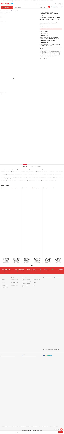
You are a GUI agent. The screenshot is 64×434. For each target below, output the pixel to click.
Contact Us (34, 282)
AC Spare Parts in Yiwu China (26, 277)
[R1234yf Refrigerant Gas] (2, 127)
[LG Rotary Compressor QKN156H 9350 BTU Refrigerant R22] (58, 223)
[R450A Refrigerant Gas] (2, 18)
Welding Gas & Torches (4, 285)
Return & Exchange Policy (36, 279)
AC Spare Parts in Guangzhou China (26, 280)
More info (56, 432)
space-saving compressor (48, 56)
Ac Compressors (3, 277)
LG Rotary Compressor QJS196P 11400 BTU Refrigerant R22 (26, 259)
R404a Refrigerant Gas (14, 280)
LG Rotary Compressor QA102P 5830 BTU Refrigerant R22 (6, 259)
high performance (50, 53)
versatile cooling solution (56, 56)
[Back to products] (41, 15)
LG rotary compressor (47, 54)
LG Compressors (52, 12)
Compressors (46, 12)
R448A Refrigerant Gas (6, 22)
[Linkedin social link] (59, 4)
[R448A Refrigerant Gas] (2, 56)
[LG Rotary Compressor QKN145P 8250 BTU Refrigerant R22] (37, 223)
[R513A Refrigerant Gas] (2, 13)
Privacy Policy (35, 277)
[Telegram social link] (62, 4)
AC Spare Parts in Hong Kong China (26, 286)
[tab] (25, 165)
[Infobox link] (54, 7)
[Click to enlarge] (13, 79)
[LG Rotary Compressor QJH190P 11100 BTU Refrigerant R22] (16, 223)
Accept (60, 432)
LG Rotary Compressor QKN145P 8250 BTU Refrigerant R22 (37, 259)
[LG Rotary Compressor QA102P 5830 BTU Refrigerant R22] (6, 223)
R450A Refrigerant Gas (6, 17)
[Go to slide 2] (32, 265)
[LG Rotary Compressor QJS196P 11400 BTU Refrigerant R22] (26, 223)
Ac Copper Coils (3, 282)
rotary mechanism (42, 56)
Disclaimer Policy (35, 280)
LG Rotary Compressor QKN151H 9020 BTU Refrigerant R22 (47, 259)
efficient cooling (58, 51)
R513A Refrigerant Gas (7, 13)
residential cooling (57, 55)
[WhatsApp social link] (61, 4)
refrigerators (46, 55)
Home (40, 12)
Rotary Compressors (51, 50)
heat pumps (45, 53)
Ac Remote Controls (3, 284)
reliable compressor (51, 55)
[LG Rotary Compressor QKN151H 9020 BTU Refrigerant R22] (47, 223)
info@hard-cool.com (54, 0)
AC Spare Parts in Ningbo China (26, 288)
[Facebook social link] (56, 4)
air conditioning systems (45, 51)
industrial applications (56, 53)
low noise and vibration (53, 54)
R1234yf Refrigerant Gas (6, 93)
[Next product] (42, 15)
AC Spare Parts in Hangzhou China (26, 284)
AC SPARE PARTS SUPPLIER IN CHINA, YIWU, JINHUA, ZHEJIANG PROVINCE (40, 0)
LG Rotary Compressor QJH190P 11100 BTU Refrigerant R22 (16, 259)
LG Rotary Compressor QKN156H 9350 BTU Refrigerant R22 (58, 259)
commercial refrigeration (52, 51)
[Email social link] (57, 4)
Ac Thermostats (3, 280)
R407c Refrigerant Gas (14, 282)
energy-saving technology (51, 52)
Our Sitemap (34, 285)
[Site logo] (7, 4)
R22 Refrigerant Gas (14, 277)
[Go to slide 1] (31, 265)
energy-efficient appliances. (43, 52)
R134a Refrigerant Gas (14, 284)
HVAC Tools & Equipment (4, 287)
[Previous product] (40, 15)
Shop (43, 12)
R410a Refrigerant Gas (14, 279)
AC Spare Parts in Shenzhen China (26, 281)
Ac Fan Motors (3, 279)
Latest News (34, 284)
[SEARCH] (49, 7)
